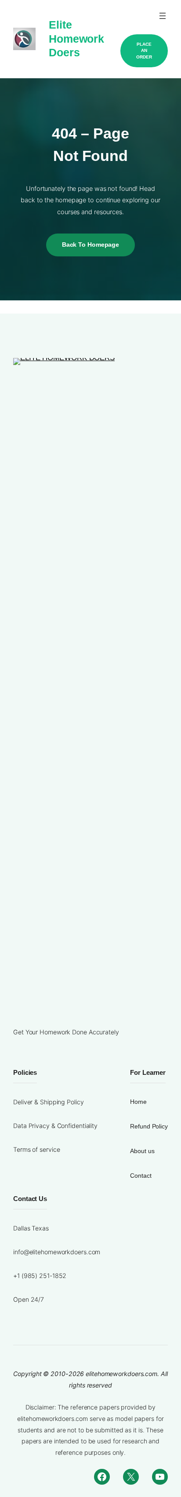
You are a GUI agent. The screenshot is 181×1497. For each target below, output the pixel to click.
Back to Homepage (90, 244)
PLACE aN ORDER (144, 50)
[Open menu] (162, 16)
